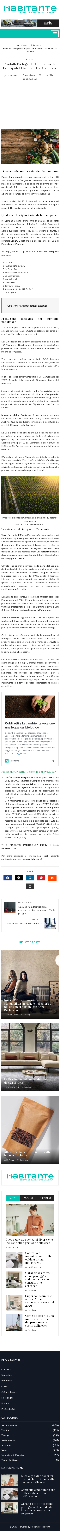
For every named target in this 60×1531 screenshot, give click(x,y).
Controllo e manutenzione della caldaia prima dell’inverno (38, 1258)
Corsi (4, 1386)
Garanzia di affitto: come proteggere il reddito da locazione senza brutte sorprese (38, 1279)
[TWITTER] (19, 877)
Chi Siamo (6, 1369)
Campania (10, 220)
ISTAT (45, 804)
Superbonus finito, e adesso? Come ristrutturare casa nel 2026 (39, 1301)
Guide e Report (9, 1392)
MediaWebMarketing (40, 1527)
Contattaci (6, 1374)
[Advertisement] (30, 104)
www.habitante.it (34, 859)
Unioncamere (48, 201)
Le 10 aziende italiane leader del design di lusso (25, 1081)
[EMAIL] (30, 886)
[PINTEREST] (41, 877)
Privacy (5, 1403)
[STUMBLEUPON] (52, 878)
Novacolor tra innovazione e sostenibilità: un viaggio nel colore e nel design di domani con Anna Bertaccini (27, 1005)
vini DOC (15, 240)
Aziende (30, 59)
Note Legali (7, 1397)
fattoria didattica (50, 551)
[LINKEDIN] (30, 877)
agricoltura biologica (13, 177)
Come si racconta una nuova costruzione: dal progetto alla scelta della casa (39, 1320)
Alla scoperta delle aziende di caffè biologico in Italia (27, 1154)
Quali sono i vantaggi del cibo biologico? (27, 305)
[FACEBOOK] (7, 877)
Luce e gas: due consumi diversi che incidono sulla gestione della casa (29, 1241)
